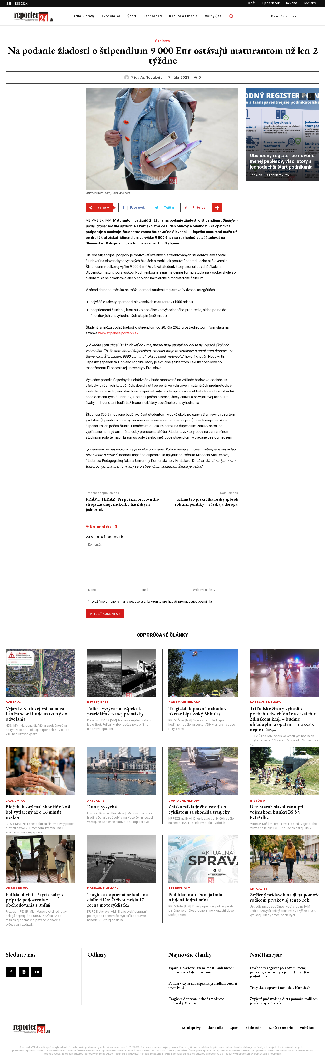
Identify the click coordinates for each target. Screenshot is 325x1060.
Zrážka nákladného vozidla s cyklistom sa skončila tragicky (199, 809)
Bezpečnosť (97, 702)
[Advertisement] (42, 118)
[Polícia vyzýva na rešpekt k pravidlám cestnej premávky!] (121, 673)
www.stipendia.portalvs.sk (118, 333)
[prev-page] (302, 96)
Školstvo (162, 41)
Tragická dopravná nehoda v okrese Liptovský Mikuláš (197, 711)
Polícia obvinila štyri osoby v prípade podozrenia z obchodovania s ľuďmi (35, 899)
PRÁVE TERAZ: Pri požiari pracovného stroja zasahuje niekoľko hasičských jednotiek (122, 504)
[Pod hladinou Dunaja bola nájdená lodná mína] (203, 859)
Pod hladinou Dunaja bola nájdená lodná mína (195, 897)
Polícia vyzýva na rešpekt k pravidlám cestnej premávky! (116, 711)
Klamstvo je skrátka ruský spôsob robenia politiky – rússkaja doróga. (206, 501)
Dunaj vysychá (102, 807)
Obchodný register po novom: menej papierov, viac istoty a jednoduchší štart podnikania (282, 161)
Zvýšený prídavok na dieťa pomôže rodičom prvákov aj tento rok (284, 897)
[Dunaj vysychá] (121, 771)
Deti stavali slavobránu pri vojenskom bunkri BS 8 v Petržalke (276, 812)
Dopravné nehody (184, 702)
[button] (230, 16)
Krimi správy (17, 888)
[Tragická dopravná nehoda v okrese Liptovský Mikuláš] (203, 673)
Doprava (13, 702)
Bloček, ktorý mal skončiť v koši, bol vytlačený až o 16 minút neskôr (38, 812)
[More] (217, 207)
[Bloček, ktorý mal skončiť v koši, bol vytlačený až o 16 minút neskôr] (40, 771)
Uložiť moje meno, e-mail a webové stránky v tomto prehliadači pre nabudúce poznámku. (152, 601)
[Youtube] (36, 972)
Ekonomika (15, 800)
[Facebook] (11, 972)
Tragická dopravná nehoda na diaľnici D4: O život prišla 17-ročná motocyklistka (117, 899)
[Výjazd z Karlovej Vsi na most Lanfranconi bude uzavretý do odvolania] (40, 673)
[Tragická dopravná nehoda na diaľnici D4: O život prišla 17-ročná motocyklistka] (121, 859)
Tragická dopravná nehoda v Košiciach (280, 987)
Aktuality (96, 800)
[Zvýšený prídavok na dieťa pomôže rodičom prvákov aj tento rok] (284, 859)
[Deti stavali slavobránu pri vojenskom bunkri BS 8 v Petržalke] (284, 771)
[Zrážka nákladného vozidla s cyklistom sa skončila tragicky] (203, 771)
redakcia (154, 77)
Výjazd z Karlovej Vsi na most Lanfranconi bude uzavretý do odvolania (36, 713)
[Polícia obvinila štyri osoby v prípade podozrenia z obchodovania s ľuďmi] (40, 859)
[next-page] (311, 96)
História (257, 800)
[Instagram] (24, 972)
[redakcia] (127, 77)
